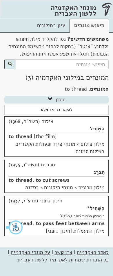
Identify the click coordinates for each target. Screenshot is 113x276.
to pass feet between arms (70, 223)
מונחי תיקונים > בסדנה (49, 187)
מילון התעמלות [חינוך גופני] (75, 230)
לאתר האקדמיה (93, 252)
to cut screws (53, 180)
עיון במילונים (51, 25)
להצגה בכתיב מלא (56, 110)
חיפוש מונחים (89, 25)
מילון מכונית (91, 187)
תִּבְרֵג (99, 172)
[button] (14, 227)
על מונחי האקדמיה (30, 252)
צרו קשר (63, 252)
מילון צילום (93, 143)
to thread (20, 136)
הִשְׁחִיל (97, 128)
